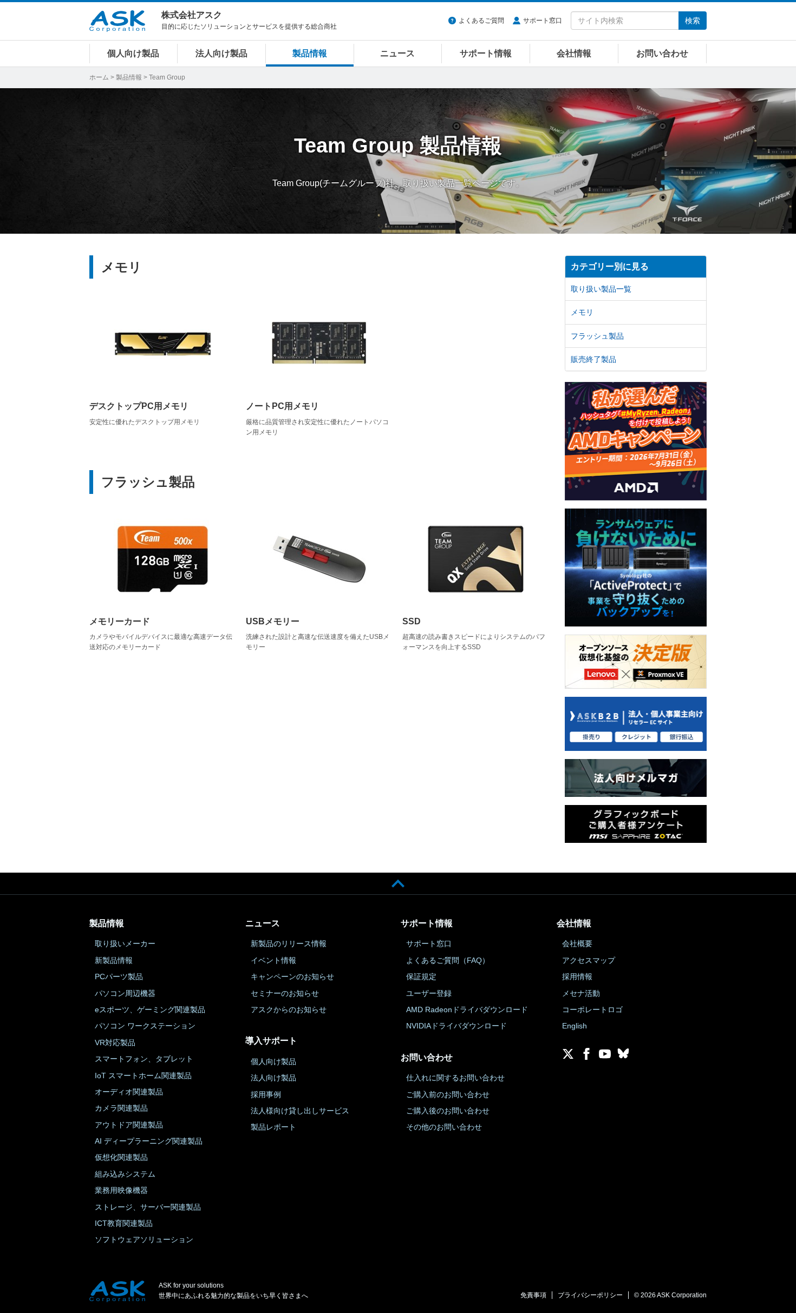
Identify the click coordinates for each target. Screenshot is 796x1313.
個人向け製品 (133, 53)
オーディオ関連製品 (129, 1091)
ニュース (397, 53)
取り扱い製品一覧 (601, 289)
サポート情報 (486, 53)
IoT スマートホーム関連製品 (143, 1075)
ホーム (99, 77)
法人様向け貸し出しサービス (300, 1110)
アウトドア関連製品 (129, 1124)
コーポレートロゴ (592, 1009)
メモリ (121, 267)
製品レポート (273, 1127)
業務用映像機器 (121, 1190)
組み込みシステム (125, 1174)
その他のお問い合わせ (444, 1127)
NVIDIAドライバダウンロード (456, 1025)
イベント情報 (273, 960)
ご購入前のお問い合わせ (448, 1094)
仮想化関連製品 (121, 1157)
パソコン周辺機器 (125, 993)
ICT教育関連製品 (124, 1223)
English (574, 1025)
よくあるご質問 (481, 20)
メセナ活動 (581, 993)
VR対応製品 (115, 1042)
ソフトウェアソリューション (144, 1239)
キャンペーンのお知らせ (292, 976)
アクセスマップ (588, 960)
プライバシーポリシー (590, 1295)
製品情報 (309, 53)
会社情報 (574, 53)
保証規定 (421, 976)
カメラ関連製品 (121, 1108)
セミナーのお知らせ (285, 993)
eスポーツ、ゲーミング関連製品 (150, 1009)
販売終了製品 (593, 359)
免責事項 (533, 1295)
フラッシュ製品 (148, 481)
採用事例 (266, 1094)
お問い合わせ (662, 53)
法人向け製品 (221, 53)
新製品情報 (114, 960)
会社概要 (577, 943)
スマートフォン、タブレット (144, 1058)
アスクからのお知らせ (289, 1009)
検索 (692, 20)
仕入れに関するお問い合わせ (455, 1077)
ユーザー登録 (429, 993)
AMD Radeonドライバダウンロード (467, 1009)
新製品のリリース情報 (289, 943)
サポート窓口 (542, 20)
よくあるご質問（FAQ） (448, 960)
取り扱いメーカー (125, 943)
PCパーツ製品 (119, 976)
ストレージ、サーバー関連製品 (148, 1207)
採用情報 (577, 976)
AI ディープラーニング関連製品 (149, 1141)
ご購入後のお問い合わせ (448, 1110)
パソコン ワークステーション (145, 1025)
